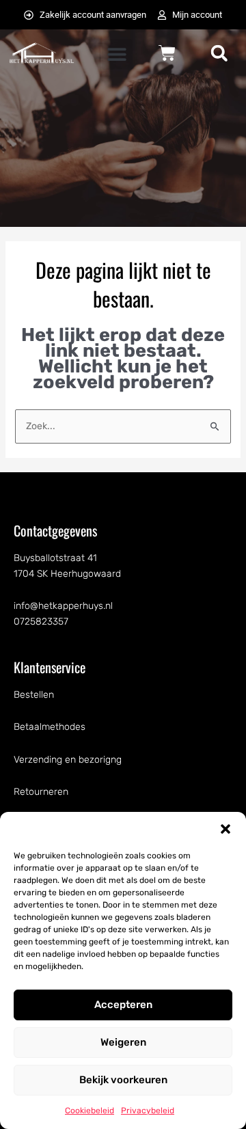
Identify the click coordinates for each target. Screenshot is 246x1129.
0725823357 (41, 621)
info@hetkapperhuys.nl (63, 606)
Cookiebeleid (89, 1110)
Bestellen (34, 694)
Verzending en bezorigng (68, 759)
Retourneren (41, 792)
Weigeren (123, 1042)
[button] (225, 829)
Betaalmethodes (49, 727)
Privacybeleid (147, 1110)
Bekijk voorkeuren (123, 1080)
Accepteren (123, 1004)
